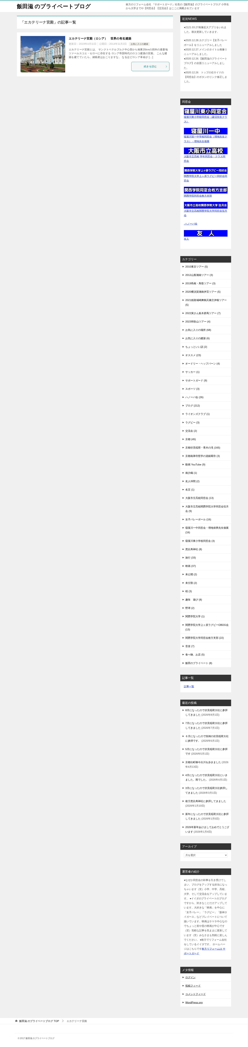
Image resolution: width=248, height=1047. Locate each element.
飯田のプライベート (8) (198, 663)
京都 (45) (190, 439)
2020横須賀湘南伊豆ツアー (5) (203, 291)
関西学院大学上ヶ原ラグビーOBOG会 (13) (207, 627)
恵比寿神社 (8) (193, 549)
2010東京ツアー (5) (196, 266)
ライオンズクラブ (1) (197, 413)
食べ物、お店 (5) (195, 654)
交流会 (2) (191, 430)
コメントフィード (195, 994)
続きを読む (150, 66)
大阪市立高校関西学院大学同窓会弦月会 (205, 213)
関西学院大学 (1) (195, 616)
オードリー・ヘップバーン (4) (202, 363)
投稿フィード (193, 985)
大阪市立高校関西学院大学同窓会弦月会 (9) (207, 508)
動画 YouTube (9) (195, 464)
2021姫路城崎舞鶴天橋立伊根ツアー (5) (206, 302)
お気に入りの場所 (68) (198, 329)
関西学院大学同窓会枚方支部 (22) (204, 637)
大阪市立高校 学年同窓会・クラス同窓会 (204, 158)
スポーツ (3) (192, 388)
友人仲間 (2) (192, 481)
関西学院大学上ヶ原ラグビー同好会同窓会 (205, 178)
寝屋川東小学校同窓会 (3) (200, 540)
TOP (39, 1021)
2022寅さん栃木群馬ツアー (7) (203, 313)
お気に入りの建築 (139, 44)
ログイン (190, 977)
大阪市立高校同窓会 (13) (199, 497)
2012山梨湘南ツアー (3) (199, 275)
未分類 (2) (191, 582)
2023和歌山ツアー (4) (197, 321)
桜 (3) (188, 591)
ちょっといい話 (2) (196, 346)
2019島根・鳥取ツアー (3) (200, 283)
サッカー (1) (192, 371)
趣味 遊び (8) (193, 599)
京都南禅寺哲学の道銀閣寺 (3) (202, 455)
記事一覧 (189, 686)
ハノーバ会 (190, 223)
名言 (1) (189, 489)
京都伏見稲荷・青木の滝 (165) (202, 447)
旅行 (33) (190, 557)
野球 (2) (189, 608)
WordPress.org (194, 1002)
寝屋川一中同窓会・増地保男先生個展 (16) (207, 530)
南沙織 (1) (191, 472)
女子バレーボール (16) (198, 519)
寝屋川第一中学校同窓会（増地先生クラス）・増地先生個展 (205, 139)
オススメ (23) (193, 355)
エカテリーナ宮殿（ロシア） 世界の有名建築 (100, 38)
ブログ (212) (192, 405)
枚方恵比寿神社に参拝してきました (205, 801)
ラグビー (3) (192, 422)
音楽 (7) (189, 646)
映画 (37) (190, 566)
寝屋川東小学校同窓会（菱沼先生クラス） (205, 119)
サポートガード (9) (196, 380)
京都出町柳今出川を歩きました (203, 762)
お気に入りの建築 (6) (197, 338)
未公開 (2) (191, 574)
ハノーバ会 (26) (194, 397)
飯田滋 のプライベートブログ (54, 6)
